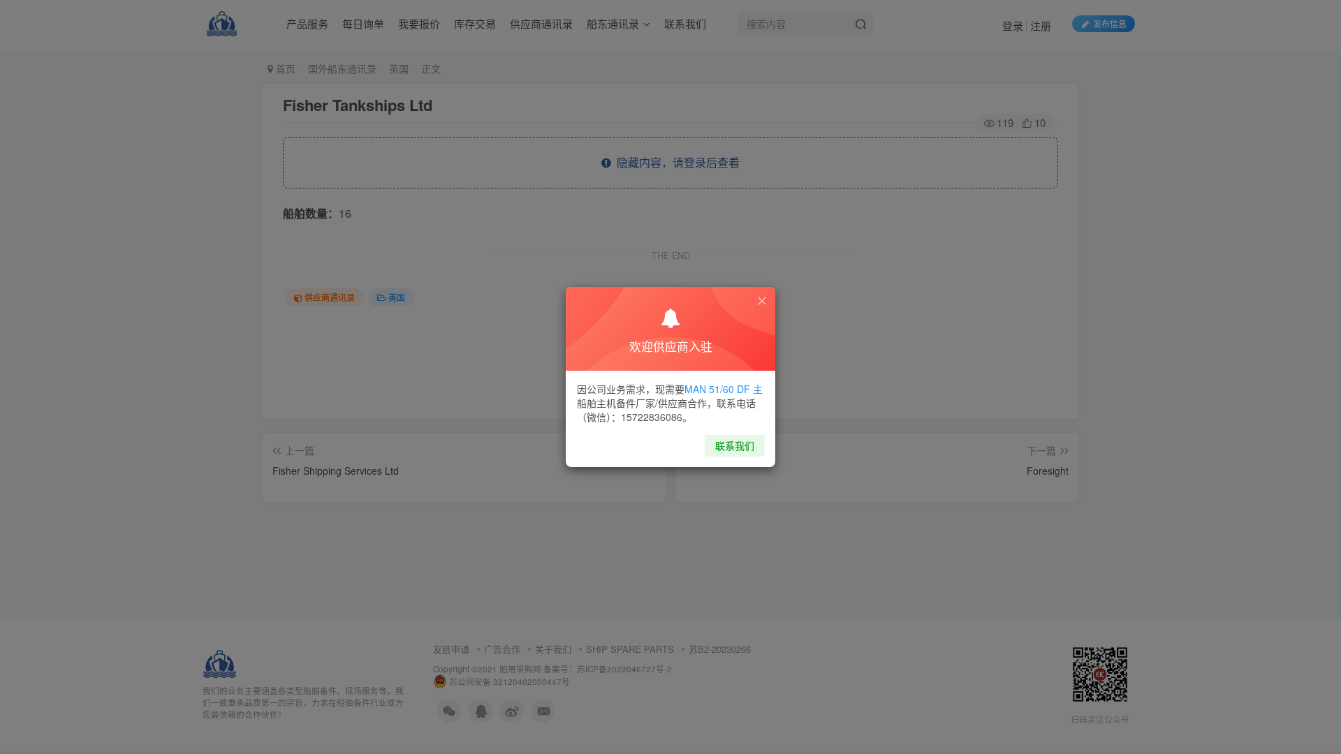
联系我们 (734, 445)
